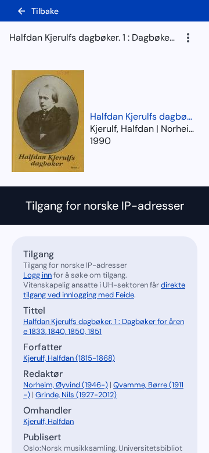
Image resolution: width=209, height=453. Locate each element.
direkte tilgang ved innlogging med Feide (104, 290)
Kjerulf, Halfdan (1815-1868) (69, 358)
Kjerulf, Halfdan (48, 421)
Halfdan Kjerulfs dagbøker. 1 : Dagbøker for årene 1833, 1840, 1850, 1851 (142, 116)
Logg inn (37, 275)
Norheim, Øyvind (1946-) (65, 385)
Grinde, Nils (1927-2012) (76, 395)
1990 (100, 141)
